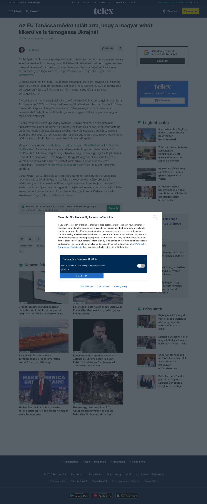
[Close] (156, 218)
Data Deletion (86, 286)
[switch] (141, 266)
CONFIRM (81, 276)
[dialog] (103, 252)
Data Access (103, 286)
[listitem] (102, 259)
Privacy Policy (120, 286)
